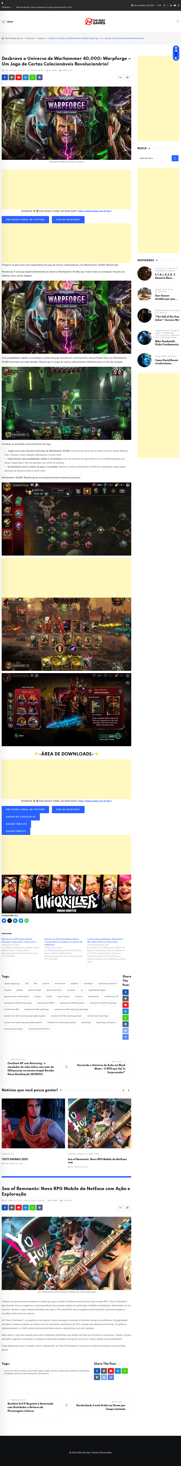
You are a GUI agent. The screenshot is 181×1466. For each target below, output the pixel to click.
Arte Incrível (60, 983)
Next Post (117, 1062)
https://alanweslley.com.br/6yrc (95, 211)
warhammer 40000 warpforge (103, 1003)
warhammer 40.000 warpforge (18, 1003)
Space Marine (63, 996)
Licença (37, 996)
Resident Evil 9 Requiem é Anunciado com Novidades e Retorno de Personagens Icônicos (30, 1407)
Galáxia (20, 990)
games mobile (34, 990)
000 (27, 983)
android (46, 983)
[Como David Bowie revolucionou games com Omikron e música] (144, 360)
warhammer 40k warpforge (36, 1009)
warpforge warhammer (38, 1029)
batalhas (74, 983)
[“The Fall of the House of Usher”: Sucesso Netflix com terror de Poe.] (144, 315)
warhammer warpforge (97, 1016)
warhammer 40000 (45, 1003)
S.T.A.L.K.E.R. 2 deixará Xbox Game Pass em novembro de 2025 (42, 7)
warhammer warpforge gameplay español (23, 1022)
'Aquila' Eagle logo (12, 983)
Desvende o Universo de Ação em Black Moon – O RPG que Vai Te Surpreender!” (101, 1069)
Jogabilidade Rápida (97, 990)
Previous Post (18, 1060)
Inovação (71, 990)
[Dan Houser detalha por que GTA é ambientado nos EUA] (144, 294)
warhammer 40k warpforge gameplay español (25, 1016)
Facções (7, 990)
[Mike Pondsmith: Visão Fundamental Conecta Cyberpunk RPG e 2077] (144, 338)
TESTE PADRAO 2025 (15, 1159)
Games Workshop (54, 990)
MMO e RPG (94, 1154)
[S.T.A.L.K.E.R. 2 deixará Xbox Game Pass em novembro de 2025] (144, 273)
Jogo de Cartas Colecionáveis (16, 996)
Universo (79, 996)
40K (35, 983)
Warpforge (86, 1022)
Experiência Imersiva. (107, 983)
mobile (49, 996)
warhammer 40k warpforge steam (66, 1016)
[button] (123, 1090)
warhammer (93, 996)
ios (82, 990)
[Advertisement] (66, 189)
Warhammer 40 (111, 996)
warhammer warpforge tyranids (61, 1022)
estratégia (88, 983)
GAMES (80, 1154)
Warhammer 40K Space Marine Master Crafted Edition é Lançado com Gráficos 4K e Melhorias (63, 942)
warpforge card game (106, 1022)
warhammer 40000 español (72, 1003)
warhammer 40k (11, 1009)
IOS (12, 1154)
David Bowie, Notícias (166, 356)
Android (6, 1154)
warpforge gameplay (13, 1029)
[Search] (177, 21)
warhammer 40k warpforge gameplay (71, 1009)
